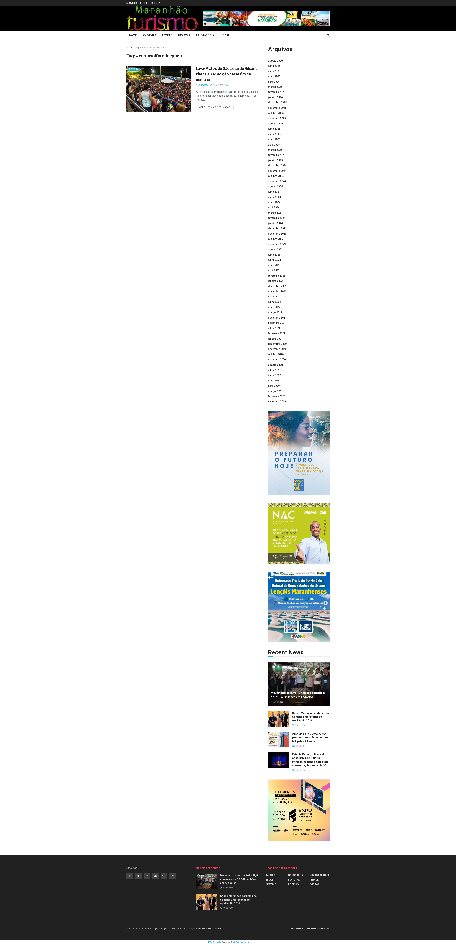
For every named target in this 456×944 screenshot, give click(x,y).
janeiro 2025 (275, 160)
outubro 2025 (276, 113)
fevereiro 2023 (276, 275)
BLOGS (269, 879)
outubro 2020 (276, 354)
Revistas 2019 (205, 35)
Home (133, 35)
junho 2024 (274, 197)
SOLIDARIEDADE (320, 875)
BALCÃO (270, 875)
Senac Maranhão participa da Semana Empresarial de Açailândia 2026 (310, 716)
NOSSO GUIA (295, 875)
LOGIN (225, 35)
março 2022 (275, 312)
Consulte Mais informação (214, 107)
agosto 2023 (275, 249)
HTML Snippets (213, 942)
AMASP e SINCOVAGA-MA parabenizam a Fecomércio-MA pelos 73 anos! (310, 737)
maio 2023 (274, 265)
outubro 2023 (276, 239)
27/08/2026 (277, 702)
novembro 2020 (277, 349)
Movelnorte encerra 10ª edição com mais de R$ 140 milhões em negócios (239, 879)
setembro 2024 (277, 181)
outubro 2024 (276, 176)
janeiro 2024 (275, 223)
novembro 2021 (277, 317)
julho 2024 (274, 191)
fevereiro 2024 (276, 218)
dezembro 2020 (277, 343)
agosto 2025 (275, 123)
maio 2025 (274, 139)
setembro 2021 (277, 322)
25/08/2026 (299, 770)
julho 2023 (274, 254)
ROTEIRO (144, 3)
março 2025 (275, 149)
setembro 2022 (277, 296)
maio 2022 (274, 307)
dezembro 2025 (277, 102)
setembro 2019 (277, 401)
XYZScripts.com (242, 942)
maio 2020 (274, 380)
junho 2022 (274, 302)
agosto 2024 (275, 186)
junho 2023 (274, 259)
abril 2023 (274, 270)
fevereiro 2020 (276, 396)
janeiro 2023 (275, 280)
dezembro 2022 (277, 286)
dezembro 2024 (277, 165)
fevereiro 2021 (276, 333)
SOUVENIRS (132, 3)
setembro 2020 (277, 359)
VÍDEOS (314, 884)
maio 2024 (274, 202)
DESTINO (270, 884)
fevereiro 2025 (276, 155)
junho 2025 (274, 134)
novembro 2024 (277, 170)
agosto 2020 (275, 364)
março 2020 (275, 391)
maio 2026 (274, 76)
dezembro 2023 (277, 228)
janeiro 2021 (275, 338)
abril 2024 (274, 207)
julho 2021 (274, 328)
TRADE (314, 879)
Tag (137, 47)
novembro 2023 (277, 233)
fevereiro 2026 (276, 92)
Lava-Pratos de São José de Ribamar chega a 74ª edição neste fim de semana (227, 74)
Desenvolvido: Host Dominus (207, 928)
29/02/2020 (217, 85)
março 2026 (275, 86)
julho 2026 (274, 65)
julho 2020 (274, 370)
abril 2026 (274, 81)
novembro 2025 (277, 107)
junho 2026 (274, 71)
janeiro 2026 (275, 97)
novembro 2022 (277, 291)
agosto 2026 (275, 60)
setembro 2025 (277, 118)
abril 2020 (274, 385)
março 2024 (275, 212)
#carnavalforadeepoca (153, 47)
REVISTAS (156, 3)
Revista (204, 85)
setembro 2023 (277, 244)
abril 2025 (274, 144)
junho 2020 (274, 375)
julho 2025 (274, 128)
